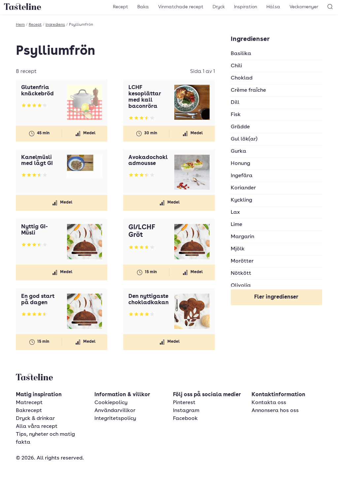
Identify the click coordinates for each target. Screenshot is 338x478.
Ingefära (242, 175)
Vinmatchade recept (180, 7)
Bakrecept (29, 410)
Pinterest (184, 402)
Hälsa (273, 7)
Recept (120, 7)
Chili (236, 66)
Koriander (243, 188)
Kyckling (241, 200)
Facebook (185, 418)
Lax (235, 212)
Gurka (238, 151)
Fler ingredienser (276, 297)
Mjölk (238, 249)
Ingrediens (55, 25)
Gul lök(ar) (244, 139)
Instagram (186, 410)
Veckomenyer (303, 7)
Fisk (236, 114)
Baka (143, 7)
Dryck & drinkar (35, 418)
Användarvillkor (114, 410)
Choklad (242, 78)
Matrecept (29, 402)
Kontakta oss (269, 402)
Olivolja (241, 285)
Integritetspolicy (115, 418)
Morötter (242, 261)
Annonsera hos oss (275, 410)
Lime (236, 224)
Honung (240, 163)
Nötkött (241, 273)
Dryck (219, 7)
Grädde (240, 127)
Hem (20, 25)
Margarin (242, 236)
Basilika (241, 53)
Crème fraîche (248, 90)
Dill (235, 102)
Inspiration (245, 7)
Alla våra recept (36, 426)
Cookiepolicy (110, 402)
